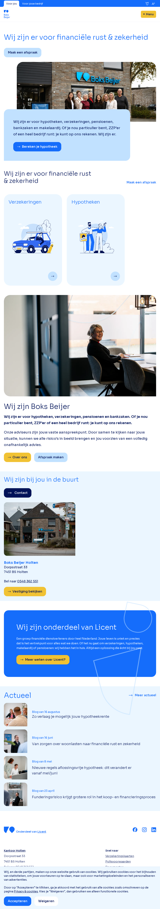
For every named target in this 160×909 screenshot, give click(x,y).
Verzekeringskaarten (119, 856)
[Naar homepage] (7, 14)
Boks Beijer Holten (21, 562)
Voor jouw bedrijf (32, 3)
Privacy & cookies (26, 891)
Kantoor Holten (15, 850)
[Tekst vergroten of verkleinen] (153, 3)
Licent (41, 831)
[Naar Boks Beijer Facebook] (135, 829)
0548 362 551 (27, 581)
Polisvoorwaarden (118, 861)
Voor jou (11, 3)
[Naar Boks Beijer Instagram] (144, 829)
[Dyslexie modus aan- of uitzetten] (147, 3)
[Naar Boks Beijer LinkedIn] (153, 829)
